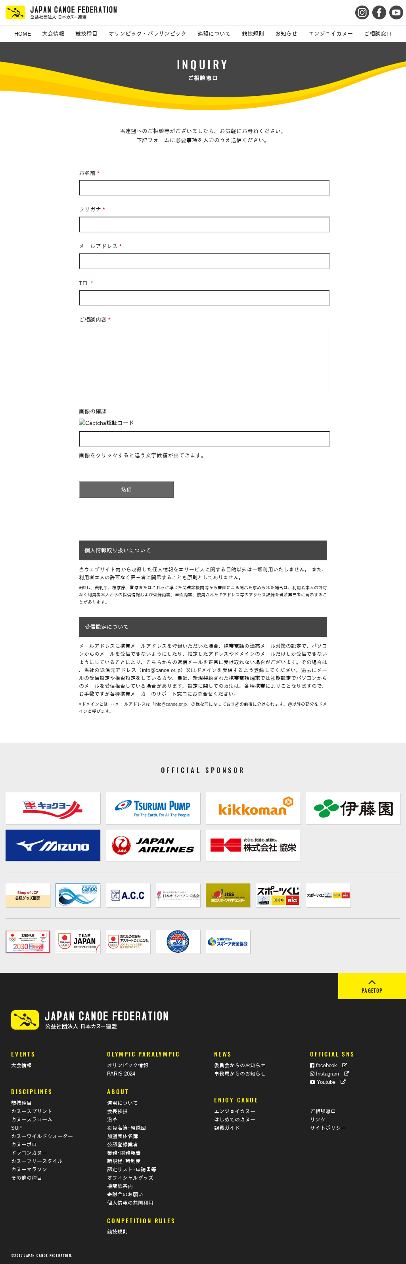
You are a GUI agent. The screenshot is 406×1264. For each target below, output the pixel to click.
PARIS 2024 (121, 1074)
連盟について (122, 1103)
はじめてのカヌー (234, 1120)
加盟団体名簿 (122, 1136)
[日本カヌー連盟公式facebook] (378, 10)
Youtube (328, 1082)
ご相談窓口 (323, 1111)
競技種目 (21, 1103)
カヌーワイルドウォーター (42, 1136)
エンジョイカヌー (234, 1111)
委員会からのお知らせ (240, 1065)
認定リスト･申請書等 (131, 1170)
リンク (318, 1120)
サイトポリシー (328, 1128)
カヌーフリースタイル (37, 1161)
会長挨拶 (117, 1111)
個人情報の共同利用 (130, 1203)
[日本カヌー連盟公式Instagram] (363, 10)
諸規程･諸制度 (124, 1161)
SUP (16, 1128)
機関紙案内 (120, 1186)
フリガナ (92, 209)
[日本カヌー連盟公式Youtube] (395, 10)
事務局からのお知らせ (240, 1074)
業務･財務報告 (124, 1153)
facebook (328, 1065)
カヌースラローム (31, 1120)
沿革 (112, 1120)
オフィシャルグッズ (130, 1178)
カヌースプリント (31, 1111)
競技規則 (117, 1232)
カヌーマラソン (29, 1170)
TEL (86, 283)
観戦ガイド (227, 1128)
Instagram (329, 1074)
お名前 (89, 173)
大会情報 (21, 1065)
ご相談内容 (94, 319)
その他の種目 (26, 1178)
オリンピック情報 (127, 1065)
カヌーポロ (24, 1145)
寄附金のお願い (125, 1194)
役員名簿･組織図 (126, 1128)
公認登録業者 (122, 1145)
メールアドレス (100, 246)
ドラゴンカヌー (29, 1153)
